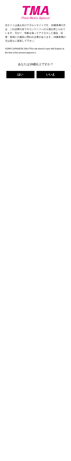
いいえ (50, 74)
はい (20, 74)
